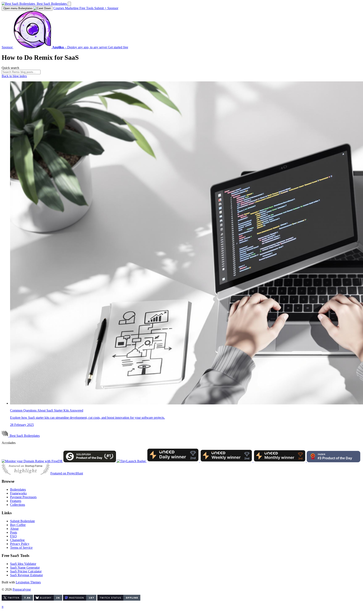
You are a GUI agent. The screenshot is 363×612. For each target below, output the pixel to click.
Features (15, 501)
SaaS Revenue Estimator (26, 575)
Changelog (17, 540)
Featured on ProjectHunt (66, 473)
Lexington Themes (28, 582)
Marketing (72, 8)
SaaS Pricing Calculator (26, 571)
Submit (100, 8)
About (14, 528)
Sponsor (112, 8)
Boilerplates (18, 8)
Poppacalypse (22, 589)
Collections (17, 504)
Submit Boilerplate (22, 521)
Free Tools (86, 8)
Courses (59, 8)
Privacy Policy (19, 544)
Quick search (10, 68)
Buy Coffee (18, 525)
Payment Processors (23, 497)
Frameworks (18, 493)
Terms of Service (21, 547)
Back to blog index (14, 76)
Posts (13, 532)
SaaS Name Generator (25, 567)
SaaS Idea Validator (23, 564)
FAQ (13, 536)
